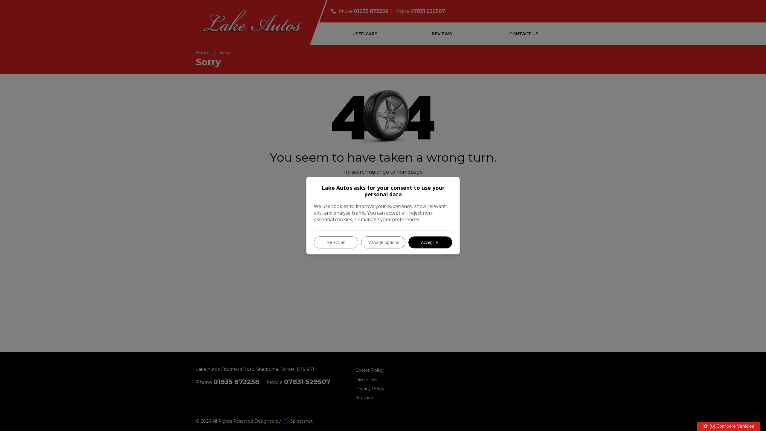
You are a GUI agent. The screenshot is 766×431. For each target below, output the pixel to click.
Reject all (336, 242)
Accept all (430, 242)
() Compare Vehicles (731, 426)
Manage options (383, 242)
